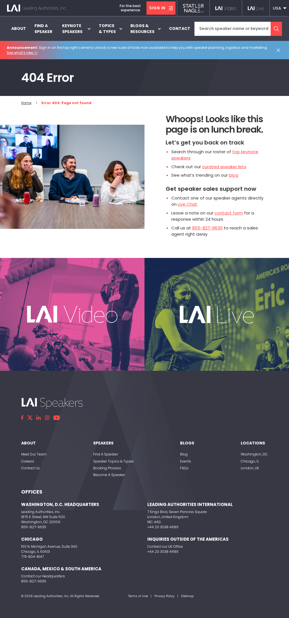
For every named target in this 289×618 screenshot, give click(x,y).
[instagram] (47, 417)
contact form (228, 213)
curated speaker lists (224, 167)
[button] (279, 8)
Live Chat (187, 204)
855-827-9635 (207, 228)
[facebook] (22, 417)
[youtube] (56, 417)
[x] (29, 417)
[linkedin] (38, 417)
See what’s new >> (22, 52)
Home (26, 102)
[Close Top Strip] (279, 50)
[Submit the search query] (276, 29)
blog (233, 175)
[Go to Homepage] (36, 8)
